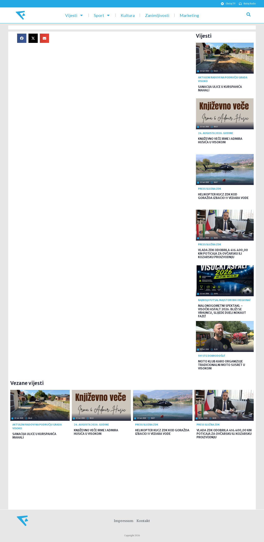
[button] (21, 38)
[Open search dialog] (248, 15)
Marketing (189, 15)
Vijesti (71, 15)
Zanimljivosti (157, 15)
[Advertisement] (126, 62)
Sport (99, 15)
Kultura (128, 15)
